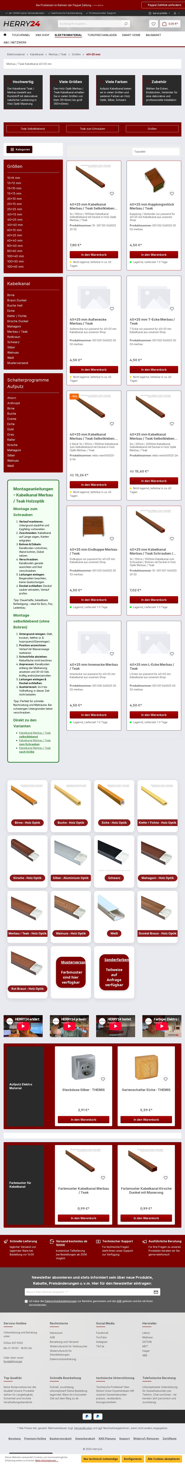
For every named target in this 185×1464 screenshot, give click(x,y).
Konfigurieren (133, 1458)
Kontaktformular (13, 1361)
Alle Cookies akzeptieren (164, 1458)
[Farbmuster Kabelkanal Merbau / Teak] (83, 1166)
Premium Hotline (35, 1438)
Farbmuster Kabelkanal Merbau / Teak (83, 1190)
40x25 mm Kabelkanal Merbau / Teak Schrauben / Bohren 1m (151, 552)
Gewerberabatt (85, 1438)
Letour (146, 1332)
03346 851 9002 (13, 1342)
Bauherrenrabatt (61, 1438)
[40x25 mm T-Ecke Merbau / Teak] (154, 297)
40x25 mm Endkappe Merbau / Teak (93, 551)
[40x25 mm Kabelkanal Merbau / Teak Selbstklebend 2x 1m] (94, 412)
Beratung (14, 1438)
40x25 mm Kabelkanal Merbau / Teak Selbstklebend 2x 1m (93, 436)
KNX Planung (107, 1438)
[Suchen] (126, 23)
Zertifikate (170, 1438)
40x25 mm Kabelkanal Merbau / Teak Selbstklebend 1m (93, 206)
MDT (145, 1346)
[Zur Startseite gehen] (22, 23)
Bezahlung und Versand (64, 1341)
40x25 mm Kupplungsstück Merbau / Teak (152, 206)
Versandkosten (83, 1428)
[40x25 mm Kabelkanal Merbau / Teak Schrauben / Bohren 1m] (154, 527)
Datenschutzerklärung (63, 1359)
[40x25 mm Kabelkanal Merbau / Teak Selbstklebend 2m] (154, 412)
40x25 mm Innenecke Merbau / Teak (94, 666)
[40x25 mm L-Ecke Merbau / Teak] (154, 642)
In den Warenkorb (94, 254)
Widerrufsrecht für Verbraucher (68, 1346)
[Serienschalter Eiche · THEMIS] (146, 1067)
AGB (119, 1301)
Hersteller (149, 1323)
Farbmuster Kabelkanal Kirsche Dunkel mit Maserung (146, 1190)
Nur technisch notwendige (101, 1458)
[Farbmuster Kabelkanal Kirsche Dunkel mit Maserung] (146, 1166)
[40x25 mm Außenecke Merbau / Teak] (94, 297)
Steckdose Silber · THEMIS (83, 1090)
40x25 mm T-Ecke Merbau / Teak (152, 321)
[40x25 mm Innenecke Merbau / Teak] (94, 642)
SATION (147, 1341)
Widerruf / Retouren (146, 1438)
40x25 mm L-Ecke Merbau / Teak (152, 666)
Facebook (102, 1332)
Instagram (101, 1341)
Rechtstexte (59, 1323)
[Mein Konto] (176, 13)
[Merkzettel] (153, 23)
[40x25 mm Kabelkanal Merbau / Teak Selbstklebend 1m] (94, 182)
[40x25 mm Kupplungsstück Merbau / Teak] (154, 182)
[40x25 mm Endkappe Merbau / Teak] (94, 527)
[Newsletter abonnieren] (156, 1292)
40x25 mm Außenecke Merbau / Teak (88, 321)
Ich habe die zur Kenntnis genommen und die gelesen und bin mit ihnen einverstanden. (91, 1303)
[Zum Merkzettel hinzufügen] (111, 193)
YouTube (101, 1337)
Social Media (105, 1323)
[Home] (8, 35)
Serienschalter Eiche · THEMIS (146, 1090)
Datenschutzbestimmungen (61, 1301)
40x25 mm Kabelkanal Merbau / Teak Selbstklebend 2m (153, 436)
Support (124, 1438)
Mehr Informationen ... (46, 1460)
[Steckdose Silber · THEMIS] (83, 1067)
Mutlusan (147, 1337)
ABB (144, 1355)
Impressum (56, 1332)
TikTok (100, 1346)
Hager (146, 1350)
